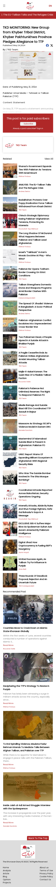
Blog (5, 876)
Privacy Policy (46, 873)
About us (44, 867)
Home (6, 867)
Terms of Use (46, 870)
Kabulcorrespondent (27, 298)
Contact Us (45, 879)
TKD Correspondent (26, 586)
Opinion (7, 879)
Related (7, 158)
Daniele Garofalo (25, 430)
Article (6, 873)
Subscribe (28, 123)
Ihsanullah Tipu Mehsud (28, 229)
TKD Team (23, 210)
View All (49, 158)
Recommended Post (14, 591)
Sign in (40, 128)
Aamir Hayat (24, 552)
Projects (7, 882)
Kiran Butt (22, 569)
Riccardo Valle (24, 381)
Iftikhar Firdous (25, 176)
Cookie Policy (46, 876)
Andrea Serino (24, 191)
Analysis (7, 870)
